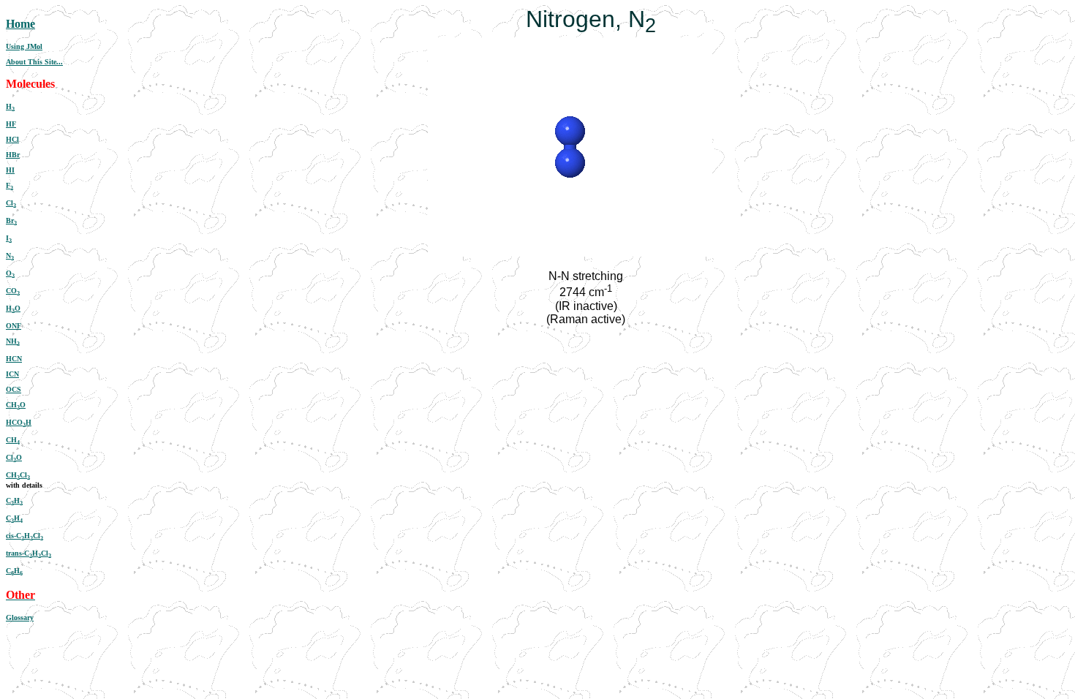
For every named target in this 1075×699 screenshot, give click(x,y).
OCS (13, 389)
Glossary (20, 617)
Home (20, 24)
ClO (14, 457)
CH (13, 440)
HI (10, 170)
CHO (16, 405)
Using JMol (24, 46)
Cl (11, 203)
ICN (12, 374)
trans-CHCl (28, 553)
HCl (12, 139)
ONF (13, 326)
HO (13, 308)
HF (11, 124)
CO (13, 291)
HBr (13, 155)
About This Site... (34, 62)
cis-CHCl (24, 536)
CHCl (18, 475)
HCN (14, 359)
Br (11, 220)
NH (13, 341)
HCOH (18, 422)
